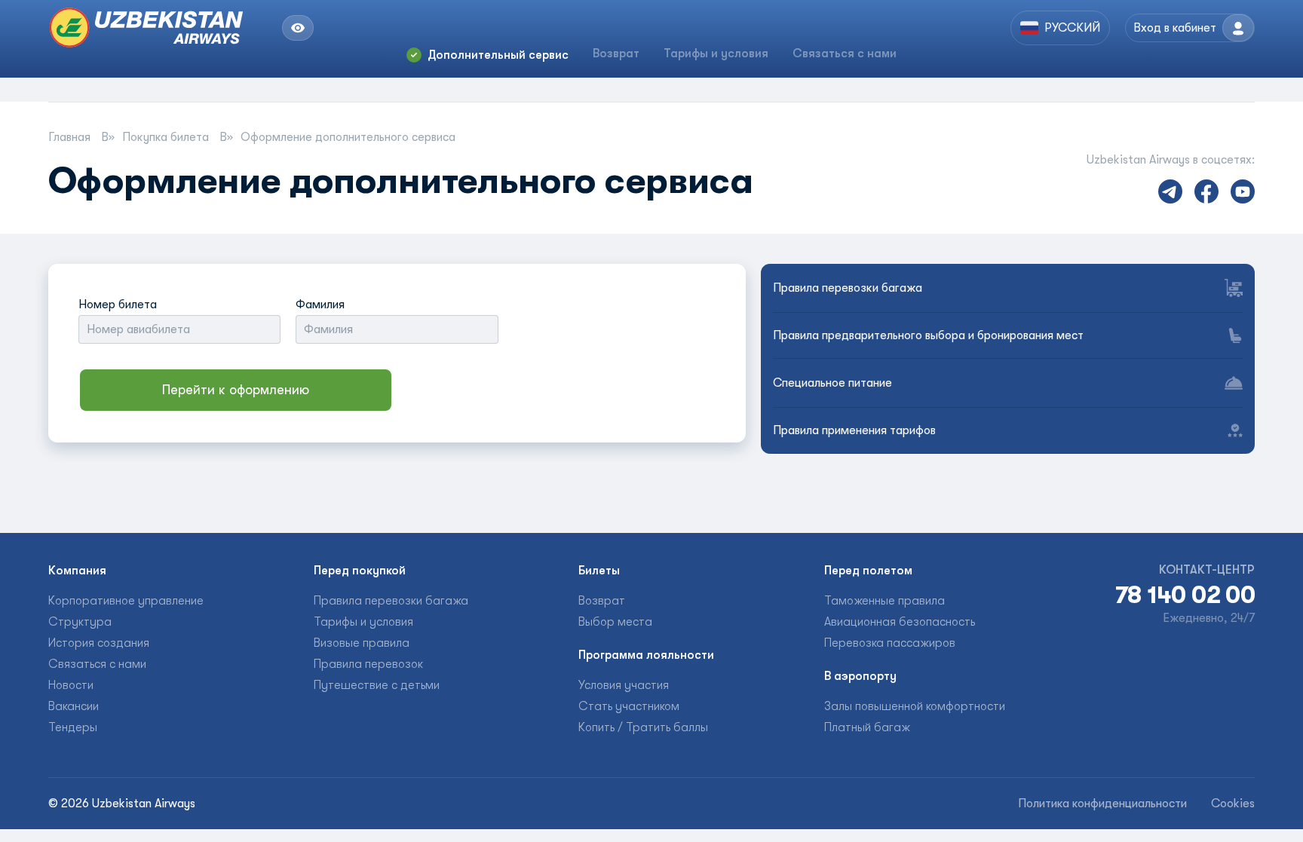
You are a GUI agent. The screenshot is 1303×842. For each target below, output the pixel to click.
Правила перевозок (368, 664)
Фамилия (320, 304)
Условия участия (623, 685)
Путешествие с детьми (377, 685)
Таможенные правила (884, 601)
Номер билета (117, 304)
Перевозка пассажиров (889, 643)
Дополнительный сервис (498, 55)
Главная (71, 137)
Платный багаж (867, 727)
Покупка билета (167, 137)
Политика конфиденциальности (1102, 803)
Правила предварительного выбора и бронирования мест (928, 335)
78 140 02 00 (1185, 595)
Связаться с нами (845, 53)
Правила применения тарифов (854, 430)
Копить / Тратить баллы (643, 727)
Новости (71, 685)
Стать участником (628, 706)
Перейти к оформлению (235, 389)
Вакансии (73, 706)
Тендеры (72, 727)
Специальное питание (832, 383)
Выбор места (615, 622)
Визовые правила (361, 643)
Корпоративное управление (126, 601)
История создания (98, 643)
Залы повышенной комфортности (914, 706)
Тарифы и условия (716, 53)
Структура (80, 622)
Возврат (616, 53)
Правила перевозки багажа (847, 288)
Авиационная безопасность (899, 622)
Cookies (1233, 803)
